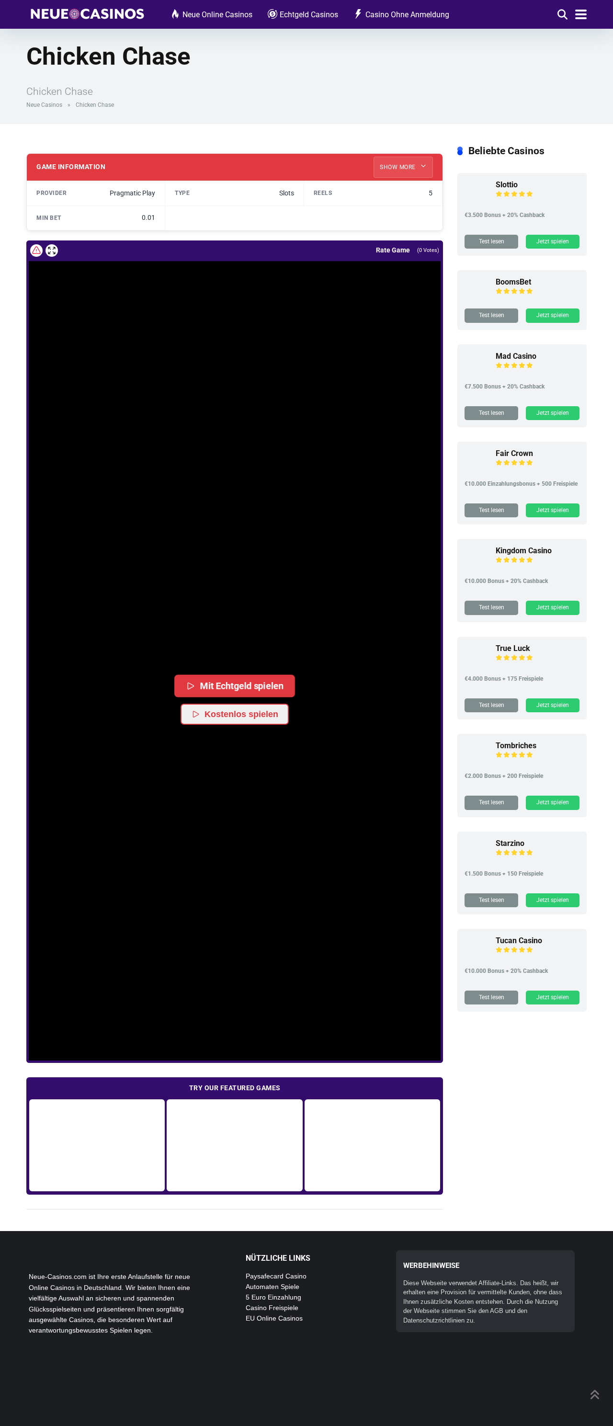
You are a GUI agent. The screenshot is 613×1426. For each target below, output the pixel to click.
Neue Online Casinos (217, 14)
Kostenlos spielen (241, 714)
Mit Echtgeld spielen (242, 685)
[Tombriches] (476, 762)
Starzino (510, 843)
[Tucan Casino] (476, 957)
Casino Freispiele (272, 1308)
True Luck (513, 648)
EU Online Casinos (274, 1318)
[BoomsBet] (476, 298)
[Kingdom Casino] (476, 567)
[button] (234, 632)
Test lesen (491, 241)
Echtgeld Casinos (309, 14)
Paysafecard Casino (276, 1276)
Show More (398, 167)
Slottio (507, 184)
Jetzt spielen (552, 241)
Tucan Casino (519, 940)
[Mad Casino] (476, 372)
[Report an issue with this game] (36, 250)
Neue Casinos (44, 105)
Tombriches (516, 745)
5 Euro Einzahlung (273, 1297)
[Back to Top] (595, 1393)
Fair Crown (514, 453)
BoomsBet (513, 281)
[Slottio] (476, 201)
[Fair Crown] (476, 470)
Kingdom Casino (524, 550)
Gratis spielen (97, 1145)
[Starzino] (476, 860)
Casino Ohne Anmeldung (407, 14)
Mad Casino (516, 356)
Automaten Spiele (272, 1286)
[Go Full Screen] (51, 250)
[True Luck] (476, 665)
